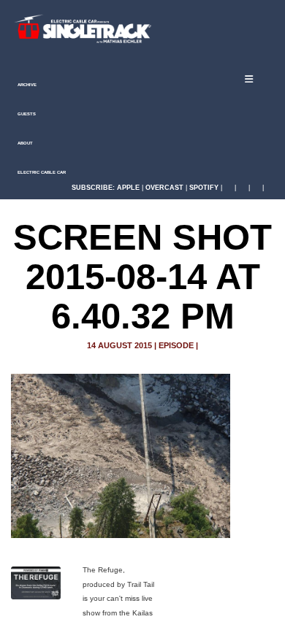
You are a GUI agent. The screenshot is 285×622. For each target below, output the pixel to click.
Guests (26, 114)
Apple (128, 187)
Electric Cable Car (41, 172)
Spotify (203, 187)
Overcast (164, 187)
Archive (26, 84)
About (24, 143)
